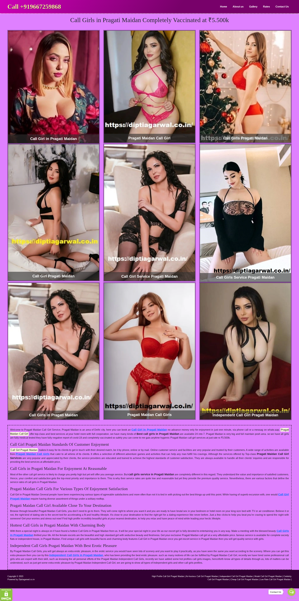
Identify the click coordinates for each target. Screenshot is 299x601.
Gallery (253, 6)
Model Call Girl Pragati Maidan (268, 576)
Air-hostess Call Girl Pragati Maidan (202, 576)
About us (238, 6)
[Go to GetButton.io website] (292, 598)
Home (223, 6)
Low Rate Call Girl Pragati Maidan (275, 579)
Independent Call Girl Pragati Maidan (236, 576)
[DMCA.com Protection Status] (6, 594)
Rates (266, 6)
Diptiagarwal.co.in (27, 579)
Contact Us (282, 6)
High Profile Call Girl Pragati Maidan (168, 576)
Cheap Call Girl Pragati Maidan (244, 579)
